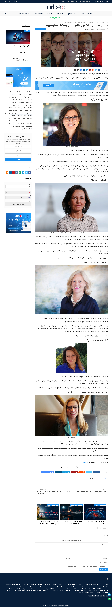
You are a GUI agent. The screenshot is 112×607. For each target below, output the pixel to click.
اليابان (16, 113)
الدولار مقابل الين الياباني (27, 108)
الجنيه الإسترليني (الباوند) (27, 97)
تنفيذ (18, 159)
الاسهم (30, 94)
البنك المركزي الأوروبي (22, 94)
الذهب (18, 108)
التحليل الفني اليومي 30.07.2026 (22, 46)
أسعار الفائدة (11, 92)
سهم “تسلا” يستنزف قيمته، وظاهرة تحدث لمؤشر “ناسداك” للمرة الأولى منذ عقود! (53, 492)
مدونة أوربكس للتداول (87, 13)
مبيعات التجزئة (29, 126)
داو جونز (10, 118)
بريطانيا (19, 118)
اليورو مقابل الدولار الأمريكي (17, 115)
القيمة (29, 184)
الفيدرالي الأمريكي (28, 110)
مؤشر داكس (29, 123)
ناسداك (22, 126)
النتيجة (29, 201)
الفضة (10, 108)
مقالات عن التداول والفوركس (40, 29)
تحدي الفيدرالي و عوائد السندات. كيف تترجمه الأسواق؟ (91, 491)
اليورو (6, 113)
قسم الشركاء (74, 2)
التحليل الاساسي (72, 13)
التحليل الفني (59, 13)
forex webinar (22, 92)
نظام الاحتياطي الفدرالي (27, 129)
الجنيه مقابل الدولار (16, 97)
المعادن (20, 110)
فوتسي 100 (29, 121)
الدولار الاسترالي (14, 102)
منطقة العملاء (81, 2)
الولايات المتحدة (22, 113)
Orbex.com (88, 2)
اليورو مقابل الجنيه (28, 115)
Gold (17, 92)
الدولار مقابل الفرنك (12, 105)
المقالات (49, 13)
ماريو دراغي (10, 123)
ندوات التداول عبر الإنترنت (15, 126)
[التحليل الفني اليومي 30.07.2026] (18, 37)
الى (30, 195)
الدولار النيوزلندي (21, 105)
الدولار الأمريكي (13, 100)
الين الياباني (11, 113)
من (30, 189)
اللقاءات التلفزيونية (24, 13)
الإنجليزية (85, 462)
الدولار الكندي (29, 105)
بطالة (15, 118)
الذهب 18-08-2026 (24, 52)
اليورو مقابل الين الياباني (27, 118)
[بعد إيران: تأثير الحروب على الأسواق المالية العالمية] (95, 512)
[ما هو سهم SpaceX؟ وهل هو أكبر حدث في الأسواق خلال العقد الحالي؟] (71, 512)
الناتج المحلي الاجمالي (13, 110)
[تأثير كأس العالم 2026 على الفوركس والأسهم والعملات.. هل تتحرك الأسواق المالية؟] (48, 512)
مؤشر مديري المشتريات (20, 123)
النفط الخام (29, 113)
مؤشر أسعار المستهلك (20, 121)
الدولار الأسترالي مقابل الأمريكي (25, 100)
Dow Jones (29, 92)
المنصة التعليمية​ (38, 13)
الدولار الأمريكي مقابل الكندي (25, 102)
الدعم (63, 2)
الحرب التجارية (8, 97)
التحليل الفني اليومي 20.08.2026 (21, 59)
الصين (14, 108)
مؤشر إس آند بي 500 (9, 121)
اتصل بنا (68, 2)
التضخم (14, 94)
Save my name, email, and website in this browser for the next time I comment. (87, 566)
